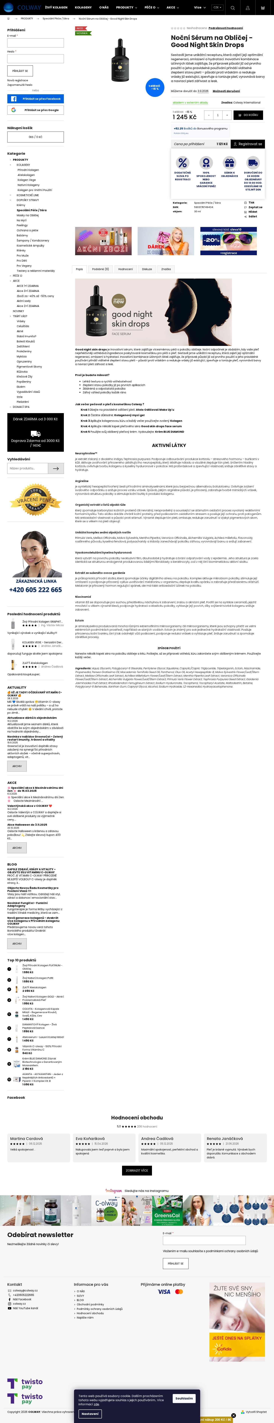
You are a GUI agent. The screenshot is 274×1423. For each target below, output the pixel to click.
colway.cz (19, 1304)
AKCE (16, 281)
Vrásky (21, 321)
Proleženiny (24, 351)
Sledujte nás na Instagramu (147, 1190)
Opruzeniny (24, 361)
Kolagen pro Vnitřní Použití (35, 190)
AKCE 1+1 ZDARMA (28, 286)
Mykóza (22, 356)
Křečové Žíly (24, 376)
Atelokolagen (26, 175)
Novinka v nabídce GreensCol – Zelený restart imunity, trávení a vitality (35, 738)
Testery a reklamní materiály (36, 271)
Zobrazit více (137, 1170)
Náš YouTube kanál (25, 1308)
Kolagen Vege (27, 180)
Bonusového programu (212, 128)
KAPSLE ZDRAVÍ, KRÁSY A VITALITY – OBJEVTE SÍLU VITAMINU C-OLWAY (31, 871)
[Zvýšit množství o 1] (226, 115)
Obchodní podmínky (90, 1304)
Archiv (17, 766)
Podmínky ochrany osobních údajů (100, 1309)
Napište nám (85, 1317)
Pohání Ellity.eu (181, 133)
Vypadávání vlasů (28, 392)
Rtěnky (21, 250)
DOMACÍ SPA (21, 407)
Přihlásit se (20, 71)
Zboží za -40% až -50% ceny (35, 296)
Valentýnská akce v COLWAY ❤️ (29, 806)
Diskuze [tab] (147, 269)
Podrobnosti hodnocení (226, 28)
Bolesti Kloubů (26, 341)
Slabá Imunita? (26, 336)
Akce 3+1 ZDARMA (28, 291)
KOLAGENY (23, 165)
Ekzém (21, 387)
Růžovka (22, 372)
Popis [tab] (79, 269)
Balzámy (22, 235)
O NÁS (81, 1291)
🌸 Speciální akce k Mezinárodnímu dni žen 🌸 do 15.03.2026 (35, 789)
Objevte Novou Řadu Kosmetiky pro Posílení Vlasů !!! (33, 889)
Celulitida (23, 326)
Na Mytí (22, 220)
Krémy (21, 205)
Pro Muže (23, 255)
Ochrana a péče (27, 230)
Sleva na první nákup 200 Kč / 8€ (207, 1419)
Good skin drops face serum (161, 426)
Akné (20, 331)
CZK (216, 7)
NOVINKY (18, 311)
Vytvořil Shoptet (256, 1412)
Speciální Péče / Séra (32, 210)
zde (96, 1404)
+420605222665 (23, 1295)
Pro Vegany (24, 266)
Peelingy (22, 225)
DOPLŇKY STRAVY (28, 200)
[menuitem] (56, 7)
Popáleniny (24, 382)
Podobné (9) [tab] (100, 269)
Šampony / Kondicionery (33, 240)
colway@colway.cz (25, 1290)
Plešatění (23, 402)
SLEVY (80, 1296)
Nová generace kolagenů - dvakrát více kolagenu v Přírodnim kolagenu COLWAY (33, 921)
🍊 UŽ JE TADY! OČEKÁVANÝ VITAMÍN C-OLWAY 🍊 (34, 694)
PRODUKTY (20, 160)
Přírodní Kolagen (28, 170)
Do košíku (251, 115)
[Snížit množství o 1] (208, 115)
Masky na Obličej (28, 215)
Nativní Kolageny (29, 185)
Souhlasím (184, 1398)
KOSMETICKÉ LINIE (28, 195)
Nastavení (90, 1414)
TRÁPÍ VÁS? (20, 316)
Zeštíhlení (23, 346)
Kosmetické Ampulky (30, 245)
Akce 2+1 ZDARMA (28, 306)
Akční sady (24, 301)
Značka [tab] (166, 269)
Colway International (246, 102)
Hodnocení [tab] (125, 269)
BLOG (80, 1300)
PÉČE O (17, 276)
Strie (20, 397)
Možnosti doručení (226, 91)
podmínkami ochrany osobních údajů (232, 1251)
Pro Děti (22, 261)
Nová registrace (17, 80)
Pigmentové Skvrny (29, 367)
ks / (35, 137)
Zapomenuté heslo (19, 85)
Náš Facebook (22, 1299)
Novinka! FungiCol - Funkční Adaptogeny (27, 905)
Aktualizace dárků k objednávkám (32, 717)
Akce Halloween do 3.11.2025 (27, 824)
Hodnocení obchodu (137, 1117)
